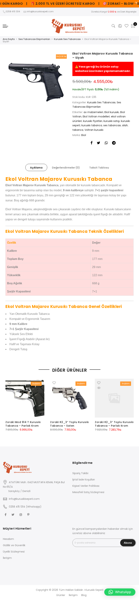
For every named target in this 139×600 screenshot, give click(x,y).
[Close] (136, 2)
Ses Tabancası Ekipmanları (34, 39)
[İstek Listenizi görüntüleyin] (126, 26)
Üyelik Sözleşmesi (14, 551)
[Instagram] (21, 514)
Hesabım (8, 539)
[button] (119, 592)
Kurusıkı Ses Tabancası (67, 39)
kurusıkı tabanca (91, 125)
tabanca (77, 130)
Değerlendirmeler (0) (66, 167)
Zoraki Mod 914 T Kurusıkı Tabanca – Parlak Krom (23, 424)
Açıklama (36, 167)
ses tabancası (112, 125)
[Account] (120, 26)
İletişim (7, 558)
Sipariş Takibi (80, 473)
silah (125, 125)
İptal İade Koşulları (83, 479)
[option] (36, 82)
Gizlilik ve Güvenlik (14, 545)
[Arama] (113, 26)
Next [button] (130, 404)
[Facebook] (6, 514)
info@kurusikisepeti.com (24, 499)
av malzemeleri (93, 112)
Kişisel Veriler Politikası (85, 486)
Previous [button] (8, 404)
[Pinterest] (28, 514)
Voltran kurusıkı (94, 130)
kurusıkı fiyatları (92, 121)
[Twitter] (13, 514)
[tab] (36, 167)
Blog (84, 595)
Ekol (83, 135)
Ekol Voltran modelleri (96, 116)
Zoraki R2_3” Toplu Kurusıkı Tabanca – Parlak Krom (114, 424)
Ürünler (60, 595)
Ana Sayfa (9, 39)
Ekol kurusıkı (111, 112)
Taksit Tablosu (99, 167)
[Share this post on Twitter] (98, 143)
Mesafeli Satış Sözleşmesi (88, 492)
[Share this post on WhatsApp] (106, 143)
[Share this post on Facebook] (91, 143)
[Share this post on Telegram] (114, 143)
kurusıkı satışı (112, 121)
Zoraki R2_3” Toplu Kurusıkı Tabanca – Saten (69, 424)
